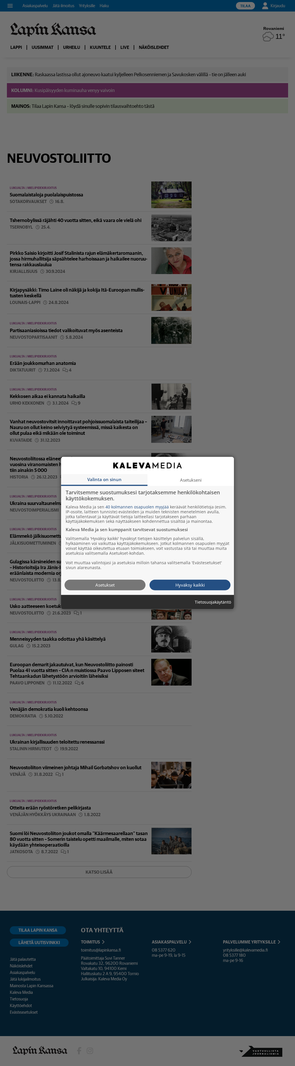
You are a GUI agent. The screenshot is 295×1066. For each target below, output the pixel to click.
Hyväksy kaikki (190, 584)
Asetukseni (191, 480)
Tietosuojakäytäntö (213, 602)
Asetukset (105, 584)
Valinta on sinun (104, 479)
